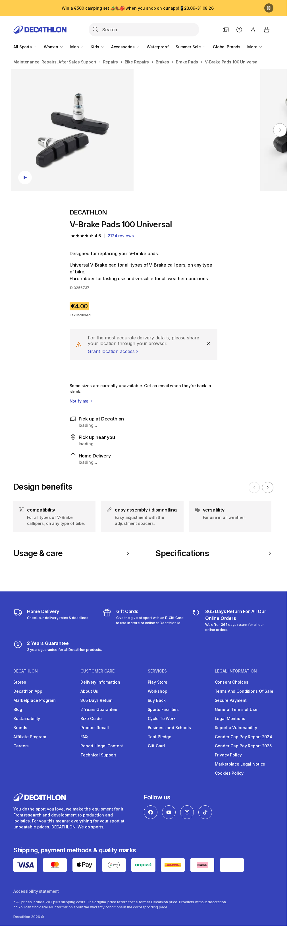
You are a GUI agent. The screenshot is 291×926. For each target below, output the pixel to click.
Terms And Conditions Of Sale (244, 691)
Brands (20, 727)
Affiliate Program (29, 736)
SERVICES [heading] (157, 671)
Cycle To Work (162, 718)
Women (51, 46)
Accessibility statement (36, 891)
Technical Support (98, 754)
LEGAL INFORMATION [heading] (236, 671)
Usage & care (38, 553)
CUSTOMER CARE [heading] (97, 671)
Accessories (123, 46)
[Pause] (268, 8)
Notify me (80, 401)
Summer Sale (189, 46)
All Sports (23, 46)
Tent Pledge (159, 736)
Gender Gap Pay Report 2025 (243, 745)
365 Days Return (96, 700)
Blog (17, 709)
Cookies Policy (229, 773)
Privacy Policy (228, 754)
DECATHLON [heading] (25, 671)
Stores (19, 682)
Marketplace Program (34, 700)
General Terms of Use (236, 709)
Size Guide (91, 718)
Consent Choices (231, 682)
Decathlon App (27, 691)
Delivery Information (100, 682)
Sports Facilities (163, 709)
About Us (89, 691)
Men (75, 46)
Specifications (182, 553)
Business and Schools (169, 727)
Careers (21, 745)
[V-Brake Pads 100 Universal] (72, 130)
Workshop (157, 691)
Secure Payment (231, 700)
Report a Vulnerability (236, 727)
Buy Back (157, 700)
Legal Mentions (230, 718)
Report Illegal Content (101, 745)
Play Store (158, 682)
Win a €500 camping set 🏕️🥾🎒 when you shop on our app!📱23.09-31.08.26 (138, 8)
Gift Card (156, 745)
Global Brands (226, 46)
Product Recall (94, 727)
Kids (95, 46)
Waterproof (158, 46)
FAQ (84, 736)
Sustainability (26, 718)
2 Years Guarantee (98, 709)
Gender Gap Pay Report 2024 (243, 736)
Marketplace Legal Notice (240, 764)
